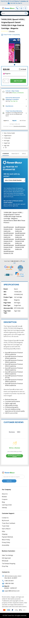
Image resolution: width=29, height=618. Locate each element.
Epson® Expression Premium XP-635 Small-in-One (9, 241)
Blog (3, 502)
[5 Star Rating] (8, 267)
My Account (5, 520)
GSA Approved (6, 558)
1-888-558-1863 (9, 583)
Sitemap (4, 507)
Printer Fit (15, 153)
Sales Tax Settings (7, 555)
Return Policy (6, 540)
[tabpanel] (14, 50)
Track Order (5, 526)
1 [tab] (14, 64)
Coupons (4, 499)
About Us (5, 494)
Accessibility (5, 545)
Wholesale (5, 561)
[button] (20, 274)
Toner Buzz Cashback (8, 523)
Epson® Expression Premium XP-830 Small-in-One (20, 229)
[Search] (25, 13)
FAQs (3, 531)
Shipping (4, 534)
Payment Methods (7, 537)
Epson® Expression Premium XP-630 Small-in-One (9, 229)
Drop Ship (5, 566)
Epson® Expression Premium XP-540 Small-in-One (20, 235)
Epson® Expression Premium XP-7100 (9, 252)
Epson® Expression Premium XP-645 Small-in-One (9, 247)
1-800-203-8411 (9, 581)
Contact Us (5, 518)
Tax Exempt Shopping (8, 563)
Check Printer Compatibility (11, 34)
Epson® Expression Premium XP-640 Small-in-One (20, 241)
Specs (24, 153)
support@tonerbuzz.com (11, 591)
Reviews (4, 496)
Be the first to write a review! (14, 455)
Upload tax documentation (19, 126)
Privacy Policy (6, 542)
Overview (5, 153)
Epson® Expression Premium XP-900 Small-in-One (20, 247)
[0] (21, 8)
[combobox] (14, 13)
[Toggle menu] (25, 8)
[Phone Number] (17, 8)
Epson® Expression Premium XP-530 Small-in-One (9, 235)
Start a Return (6, 529)
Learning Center (7, 505)
